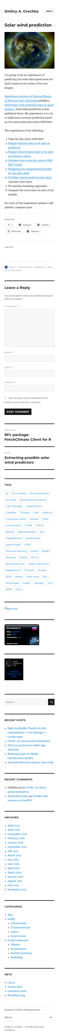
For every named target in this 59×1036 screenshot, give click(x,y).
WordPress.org (16, 995)
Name (9, 352)
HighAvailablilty (27, 531)
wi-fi (50, 583)
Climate (24, 512)
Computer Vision (16, 519)
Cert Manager (14, 506)
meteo (34, 551)
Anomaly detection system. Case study (31, 762)
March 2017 (14, 855)
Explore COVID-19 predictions (22, 1009)
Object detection (38, 563)
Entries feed (15, 986)
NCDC (35, 557)
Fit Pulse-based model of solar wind (29, 177)
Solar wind (32, 576)
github (10, 531)
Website (10, 382)
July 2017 (13, 851)
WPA (9, 589)
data (10, 914)
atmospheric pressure (33, 499)
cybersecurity (19, 923)
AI (7, 493)
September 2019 (17, 834)
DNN (45, 519)
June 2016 (13, 863)
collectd (47, 512)
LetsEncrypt (13, 544)
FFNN (28, 525)
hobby (11, 918)
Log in (11, 982)
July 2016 (13, 859)
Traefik (27, 583)
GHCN (39, 525)
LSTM (27, 544)
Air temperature (39, 493)
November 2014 (17, 889)
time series (15, 270)
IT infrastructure (21, 927)
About (8, 1017)
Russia (42, 570)
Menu (49, 11)
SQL (45, 576)
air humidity (19, 493)
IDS (42, 531)
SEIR (8, 576)
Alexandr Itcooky (18, 796)
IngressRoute (14, 538)
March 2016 (15, 872)
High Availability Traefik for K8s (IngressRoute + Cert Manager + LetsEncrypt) (27, 732)
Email (9, 367)
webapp (39, 583)
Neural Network (15, 563)
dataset (34, 519)
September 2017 (17, 846)
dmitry (12, 267)
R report (30, 570)
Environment (19, 948)
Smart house (18, 936)
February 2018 (16, 838)
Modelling (39, 267)
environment (14, 525)
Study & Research (18, 940)
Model (45, 551)
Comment (11, 306)
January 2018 (15, 842)
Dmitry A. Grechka (22, 11)
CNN (36, 512)
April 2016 (14, 868)
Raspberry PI (13, 570)
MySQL (23, 557)
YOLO (18, 589)
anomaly (11, 499)
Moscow (11, 557)
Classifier (11, 512)
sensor (19, 576)
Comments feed (17, 991)
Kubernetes (33, 538)
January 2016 (15, 876)
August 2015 (15, 880)
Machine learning (16, 551)
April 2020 (14, 829)
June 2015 (13, 885)
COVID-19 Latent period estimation (29, 741)
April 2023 (14, 825)
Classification (34, 506)
